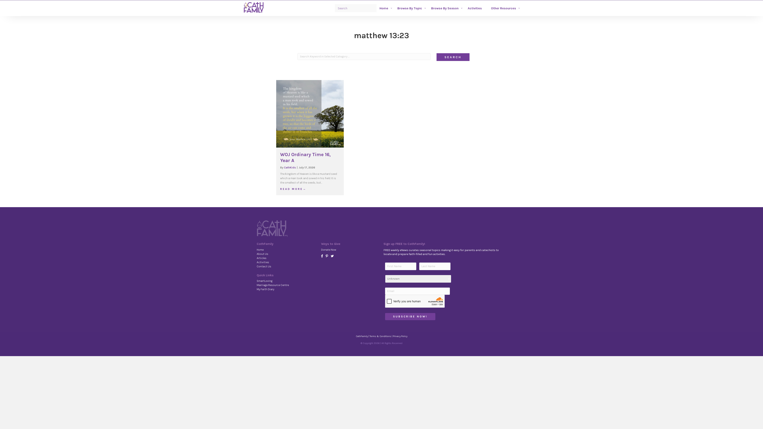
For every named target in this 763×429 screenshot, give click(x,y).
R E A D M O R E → (293, 189)
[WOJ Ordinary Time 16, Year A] (310, 113)
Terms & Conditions (380, 336)
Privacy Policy (400, 336)
